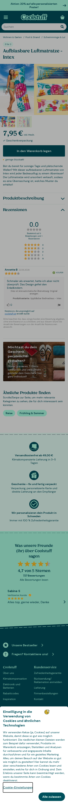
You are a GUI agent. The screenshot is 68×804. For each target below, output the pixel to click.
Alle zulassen (51, 797)
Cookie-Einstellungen (18, 787)
